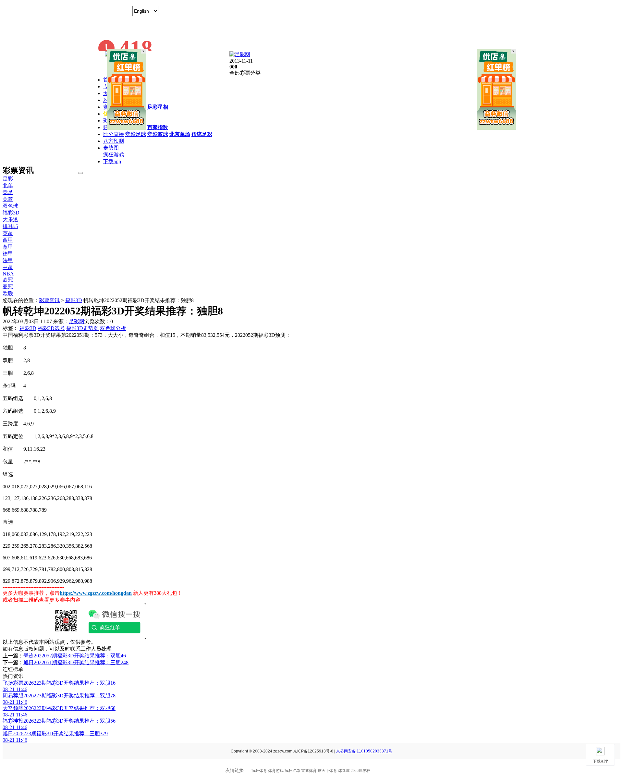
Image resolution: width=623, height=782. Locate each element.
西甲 (8, 240)
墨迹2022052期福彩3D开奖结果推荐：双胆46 (74, 655)
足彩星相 (157, 107)
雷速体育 (309, 770)
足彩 (8, 178)
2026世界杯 (360, 770)
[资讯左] (126, 128)
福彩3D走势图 (82, 328)
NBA (8, 273)
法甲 (8, 260)
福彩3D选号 (51, 328)
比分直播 (113, 134)
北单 (8, 185)
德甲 (8, 253)
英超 (8, 233)
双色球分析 (113, 328)
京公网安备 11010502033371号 (364, 751)
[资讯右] (496, 128)
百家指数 (157, 127)
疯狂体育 (259, 770)
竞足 (8, 192)
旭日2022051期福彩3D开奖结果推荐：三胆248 (75, 662)
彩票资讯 (49, 300)
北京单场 (179, 134)
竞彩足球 (135, 134)
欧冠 (8, 280)
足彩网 (76, 321)
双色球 (10, 206)
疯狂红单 (292, 770)
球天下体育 (327, 770)
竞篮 (8, 199)
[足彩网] (239, 54)
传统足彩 (201, 134)
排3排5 (10, 226)
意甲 (8, 247)
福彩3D (11, 212)
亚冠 (8, 286)
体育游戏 (276, 770)
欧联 (8, 293)
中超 (8, 267)
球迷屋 (344, 770)
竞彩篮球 (157, 134)
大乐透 (10, 219)
